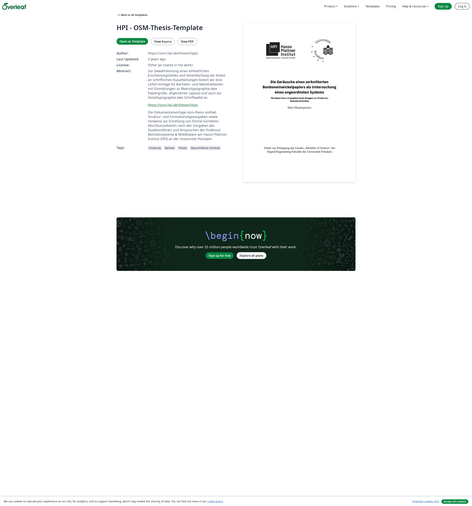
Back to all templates (132, 15)
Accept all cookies (455, 501)
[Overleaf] (14, 6)
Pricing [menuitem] (391, 6)
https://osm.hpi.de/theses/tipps (173, 105)
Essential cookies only (425, 501)
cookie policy (215, 501)
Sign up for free (220, 256)
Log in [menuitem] (462, 6)
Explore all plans (251, 256)
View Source (162, 41)
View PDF (187, 41)
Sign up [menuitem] (443, 6)
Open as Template (132, 41)
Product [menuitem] (329, 6)
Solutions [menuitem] (350, 6)
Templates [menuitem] (372, 6)
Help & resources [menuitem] (414, 6)
